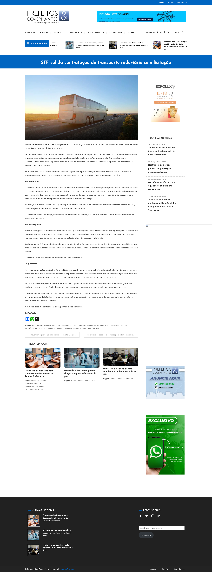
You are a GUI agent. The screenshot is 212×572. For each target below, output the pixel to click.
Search (178, 32)
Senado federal (79, 328)
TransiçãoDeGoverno (34, 389)
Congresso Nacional (95, 325)
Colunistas (114, 32)
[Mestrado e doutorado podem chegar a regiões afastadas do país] (34, 535)
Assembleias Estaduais (41, 325)
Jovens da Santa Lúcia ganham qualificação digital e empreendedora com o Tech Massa (170, 45)
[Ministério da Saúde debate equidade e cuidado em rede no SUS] (34, 550)
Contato (170, 2)
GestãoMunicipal (39, 380)
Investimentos (75, 32)
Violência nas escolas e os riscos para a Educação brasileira (112, 335)
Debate (113, 378)
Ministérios (29, 328)
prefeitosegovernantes (35, 386)
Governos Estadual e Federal (116, 325)
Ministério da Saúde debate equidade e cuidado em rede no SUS (127, 45)
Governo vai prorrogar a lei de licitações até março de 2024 (55, 335)
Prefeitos (38, 328)
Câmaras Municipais (60, 325)
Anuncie (162, 2)
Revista (131, 32)
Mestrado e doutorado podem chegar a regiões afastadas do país (83, 45)
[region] (180, 551)
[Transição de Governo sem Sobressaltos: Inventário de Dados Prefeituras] (34, 520)
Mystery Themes (67, 569)
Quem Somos (181, 2)
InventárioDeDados (33, 383)
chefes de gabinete (78, 325)
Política (57, 32)
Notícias (44, 32)
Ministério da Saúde (125, 378)
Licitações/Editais (96, 32)
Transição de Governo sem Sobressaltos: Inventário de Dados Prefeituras (39, 374)
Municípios (30, 32)
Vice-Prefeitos (93, 328)
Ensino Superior (77, 380)
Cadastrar (146, 535)
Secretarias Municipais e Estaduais (58, 328)
